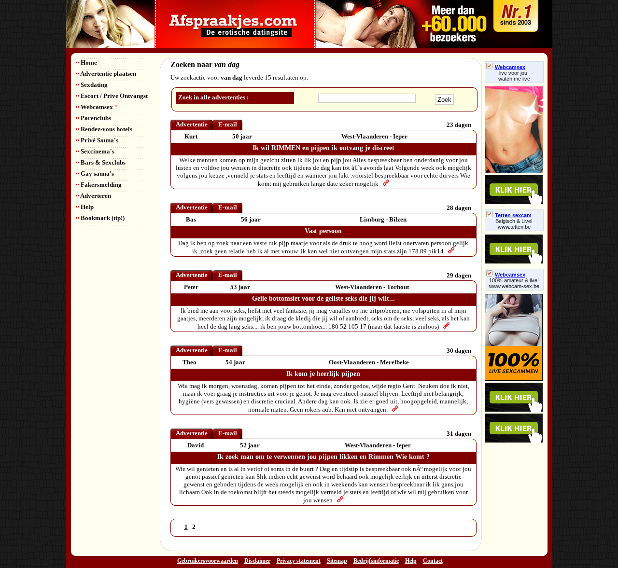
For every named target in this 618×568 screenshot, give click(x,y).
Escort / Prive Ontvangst (113, 95)
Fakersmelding (100, 184)
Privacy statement (299, 560)
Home (88, 62)
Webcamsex (98, 107)
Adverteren (95, 195)
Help (86, 206)
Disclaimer (257, 560)
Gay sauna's (96, 173)
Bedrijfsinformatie (376, 560)
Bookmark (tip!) (102, 218)
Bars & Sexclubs (102, 162)
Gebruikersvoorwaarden (207, 560)
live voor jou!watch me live (514, 76)
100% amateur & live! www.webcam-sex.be (514, 283)
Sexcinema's (96, 151)
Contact (433, 560)
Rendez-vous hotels (105, 129)
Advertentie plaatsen (107, 73)
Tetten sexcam (513, 215)
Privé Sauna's (98, 140)
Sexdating (93, 84)
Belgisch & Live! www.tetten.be (514, 224)
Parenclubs (95, 118)
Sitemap (337, 560)
